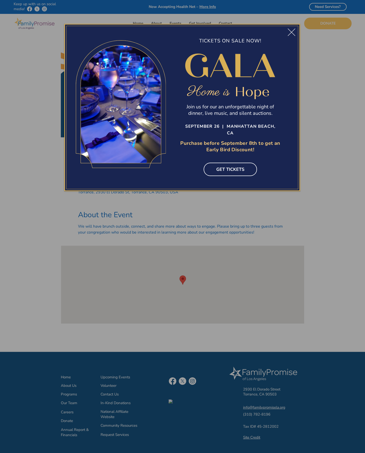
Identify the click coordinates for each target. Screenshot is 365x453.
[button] (291, 32)
